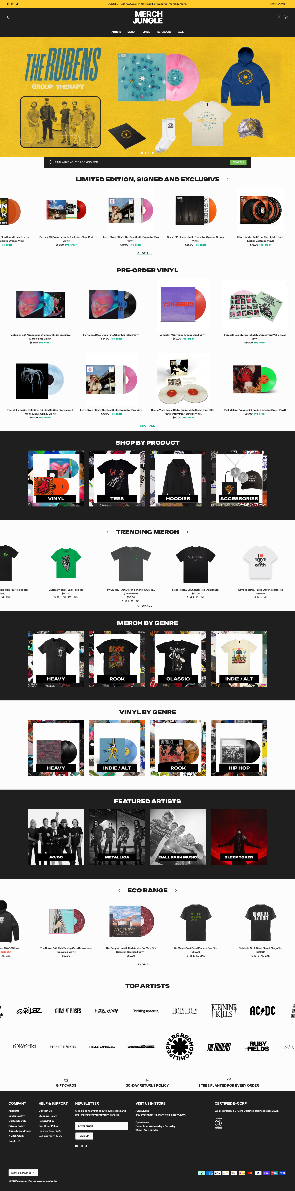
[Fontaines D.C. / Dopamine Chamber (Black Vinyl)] (112, 304)
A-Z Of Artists (16, 1135)
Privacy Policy (17, 1126)
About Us (14, 1110)
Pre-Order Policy (48, 1126)
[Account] (278, 17)
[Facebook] (8, 4)
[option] (147, 97)
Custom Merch (17, 1120)
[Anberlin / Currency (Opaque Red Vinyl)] (183, 304)
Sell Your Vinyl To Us (50, 1135)
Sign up (84, 1136)
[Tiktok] (17, 4)
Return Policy (46, 1120)
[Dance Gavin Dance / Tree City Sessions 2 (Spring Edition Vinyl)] (241, 921)
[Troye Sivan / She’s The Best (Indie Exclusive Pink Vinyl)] (46, 210)
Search (238, 162)
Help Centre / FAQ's (50, 1131)
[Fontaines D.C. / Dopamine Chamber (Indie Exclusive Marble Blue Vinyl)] (40, 304)
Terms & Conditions (20, 1131)
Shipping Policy (48, 1115)
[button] (142, 153)
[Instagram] (12, 4)
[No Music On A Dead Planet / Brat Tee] (111, 921)
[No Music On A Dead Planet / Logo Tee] (176, 921)
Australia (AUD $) (277, 4)
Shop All (144, 253)
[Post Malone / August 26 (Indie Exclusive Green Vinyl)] (241, 210)
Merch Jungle (21, 1181)
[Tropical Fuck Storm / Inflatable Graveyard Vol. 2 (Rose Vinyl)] (255, 304)
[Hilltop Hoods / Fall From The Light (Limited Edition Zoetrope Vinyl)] (176, 210)
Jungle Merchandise (48, 1181)
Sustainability (17, 1115)
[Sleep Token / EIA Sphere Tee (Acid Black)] (111, 563)
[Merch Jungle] (148, 17)
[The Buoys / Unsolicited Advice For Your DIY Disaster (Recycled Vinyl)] (46, 921)
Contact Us (45, 1110)
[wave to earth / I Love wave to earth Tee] (176, 563)
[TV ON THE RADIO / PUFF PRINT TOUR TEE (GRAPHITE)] (46, 563)
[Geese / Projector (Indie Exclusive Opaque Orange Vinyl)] (111, 210)
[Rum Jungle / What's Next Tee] (241, 563)
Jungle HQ (14, 1141)
